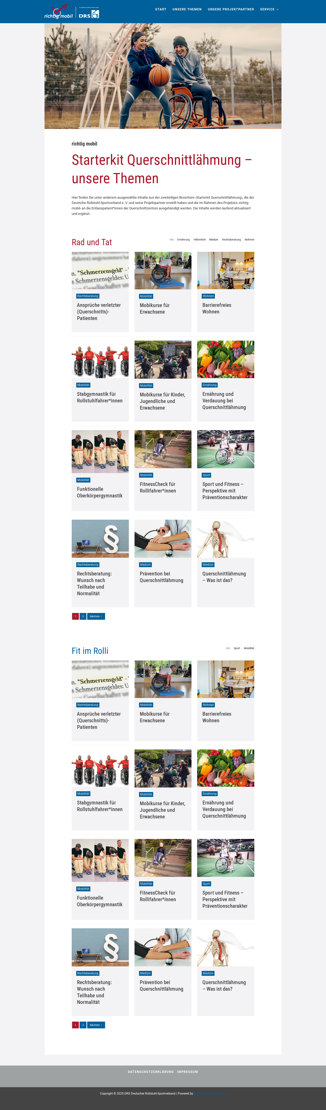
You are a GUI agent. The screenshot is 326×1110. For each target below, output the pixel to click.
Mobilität (146, 296)
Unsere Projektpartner (231, 9)
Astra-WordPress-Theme (210, 1093)
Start (161, 9)
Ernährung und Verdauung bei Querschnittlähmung (224, 400)
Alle (171, 239)
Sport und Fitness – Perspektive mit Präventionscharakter (225, 490)
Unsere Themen (187, 9)
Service (267, 9)
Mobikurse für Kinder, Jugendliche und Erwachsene (162, 401)
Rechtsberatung (231, 239)
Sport (206, 475)
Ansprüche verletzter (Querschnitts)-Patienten (99, 311)
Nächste (95, 616)
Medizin (213, 239)
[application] (276, 9)
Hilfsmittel (199, 239)
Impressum (187, 1072)
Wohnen (249, 239)
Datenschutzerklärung (151, 1072)
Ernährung (183, 239)
